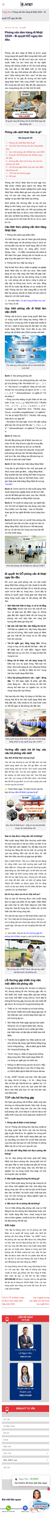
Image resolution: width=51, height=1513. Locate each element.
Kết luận (11, 176)
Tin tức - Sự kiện (19, 27)
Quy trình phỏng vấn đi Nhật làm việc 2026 (25, 152)
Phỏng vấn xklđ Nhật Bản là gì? (21, 143)
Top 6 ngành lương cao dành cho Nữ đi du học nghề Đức (39, 1301)
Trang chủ (6, 12)
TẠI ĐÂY (9, 484)
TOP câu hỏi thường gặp (18, 173)
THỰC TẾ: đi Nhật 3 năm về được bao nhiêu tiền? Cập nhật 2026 (13, 1301)
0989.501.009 (25, 1357)
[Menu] (3, 4)
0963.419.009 (25, 1395)
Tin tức (8, 27)
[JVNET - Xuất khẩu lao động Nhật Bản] (26, 4)
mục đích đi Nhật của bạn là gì (24, 792)
